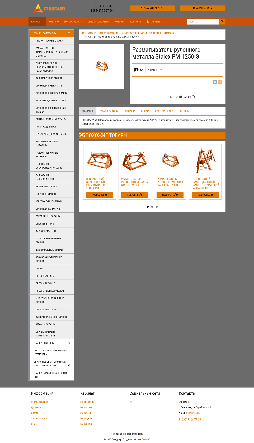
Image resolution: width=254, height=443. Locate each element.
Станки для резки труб (49, 85)
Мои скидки (86, 424)
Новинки (120, 21)
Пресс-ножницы (45, 276)
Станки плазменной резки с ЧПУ (50, 375)
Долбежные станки (47, 309)
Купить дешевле (39, 401)
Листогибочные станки (49, 40)
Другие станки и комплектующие (45, 333)
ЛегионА (146, 439)
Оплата (145, 111)
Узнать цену (155, 70)
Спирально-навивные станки (48, 240)
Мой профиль (87, 401)
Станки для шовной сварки (52, 93)
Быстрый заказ (180, 97)
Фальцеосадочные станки (51, 100)
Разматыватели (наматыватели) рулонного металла (52, 52)
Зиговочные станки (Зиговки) (47, 143)
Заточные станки (45, 324)
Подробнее (98, 194)
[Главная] (83, 32)
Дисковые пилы (45, 223)
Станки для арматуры (48, 208)
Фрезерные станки (46, 186)
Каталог (36, 21)
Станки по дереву (44, 343)
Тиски (39, 268)
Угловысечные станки (49, 201)
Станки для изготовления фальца (51, 110)
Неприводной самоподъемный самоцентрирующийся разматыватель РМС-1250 (207, 185)
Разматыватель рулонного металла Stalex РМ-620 (134, 182)
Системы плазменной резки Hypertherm (50, 352)
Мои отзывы (86, 413)
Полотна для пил (46, 126)
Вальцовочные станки (49, 78)
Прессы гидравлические (50, 290)
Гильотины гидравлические (45, 177)
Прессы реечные (45, 283)
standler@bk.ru (193, 413)
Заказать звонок (153, 8)
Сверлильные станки (48, 216)
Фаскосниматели (46, 231)
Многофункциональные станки (50, 300)
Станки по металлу (45, 33)
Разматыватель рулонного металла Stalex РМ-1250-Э (170, 182)
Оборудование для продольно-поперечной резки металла (49, 67)
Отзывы (184, 111)
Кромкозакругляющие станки (49, 259)
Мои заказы (86, 407)
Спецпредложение (99, 21)
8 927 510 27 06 (102, 6)
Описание (87, 111)
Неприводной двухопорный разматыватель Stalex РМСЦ (96, 183)
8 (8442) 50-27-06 (102, 10)
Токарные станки (46, 194)
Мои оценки (86, 418)
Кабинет (155, 21)
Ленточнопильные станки (51, 119)
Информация (72, 21)
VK (131, 401)
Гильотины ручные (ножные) (47, 154)
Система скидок (164, 111)
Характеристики (109, 111)
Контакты (136, 21)
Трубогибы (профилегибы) (51, 134)
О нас (33, 424)
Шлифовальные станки (49, 249)
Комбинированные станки (51, 317)
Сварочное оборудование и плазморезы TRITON (50, 363)
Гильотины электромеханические (49, 166)
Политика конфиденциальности (127, 433)
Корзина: (202, 8)
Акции (53, 21)
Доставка (129, 111)
